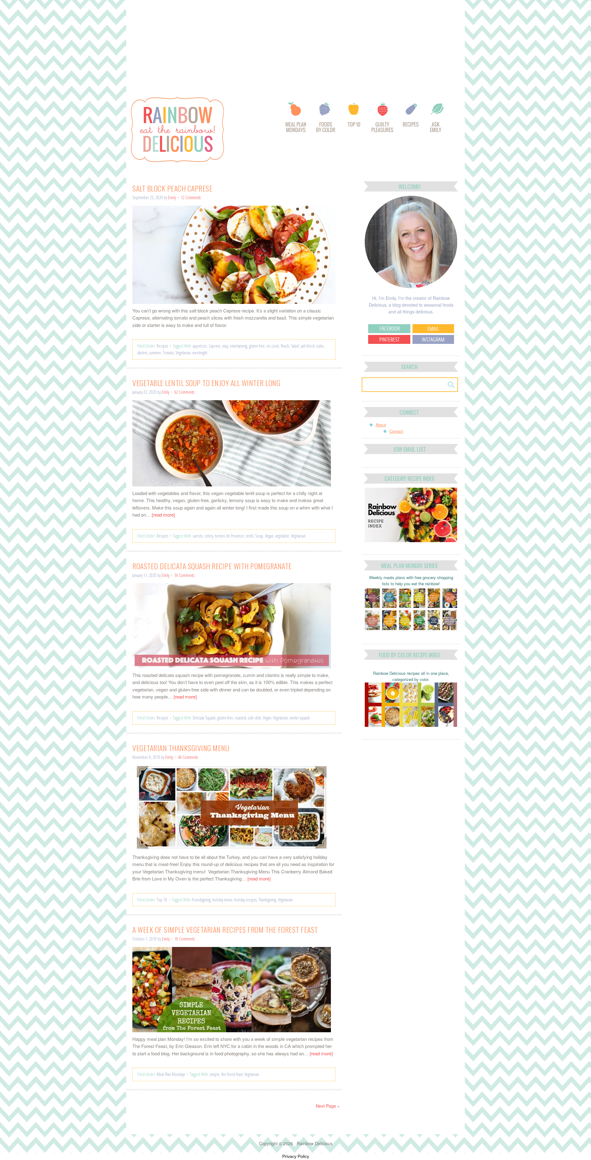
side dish (254, 718)
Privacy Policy (295, 1156)
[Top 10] (354, 120)
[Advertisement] (295, 45)
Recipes (162, 346)
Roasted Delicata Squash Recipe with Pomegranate (212, 565)
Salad (295, 346)
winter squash (300, 718)
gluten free (257, 346)
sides (320, 346)
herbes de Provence (229, 536)
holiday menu (222, 900)
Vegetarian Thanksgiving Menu (180, 747)
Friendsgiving (201, 900)
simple (214, 1074)
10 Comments (185, 939)
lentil (249, 536)
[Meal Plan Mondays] (295, 120)
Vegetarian (183, 353)
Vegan (269, 536)
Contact (396, 431)
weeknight (199, 353)
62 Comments (184, 392)
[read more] (163, 514)
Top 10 (162, 900)
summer (155, 353)
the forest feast (232, 1074)
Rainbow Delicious (194, 129)
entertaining (238, 346)
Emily (172, 197)
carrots (198, 536)
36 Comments (184, 575)
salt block (308, 346)
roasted (240, 718)
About (381, 425)
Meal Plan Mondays (171, 1074)
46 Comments (188, 757)
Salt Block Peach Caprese (172, 188)
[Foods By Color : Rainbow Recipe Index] (326, 120)
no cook (273, 346)
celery (208, 536)
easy (225, 346)
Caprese (214, 346)
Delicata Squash (204, 718)
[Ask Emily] (436, 120)
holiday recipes (245, 900)
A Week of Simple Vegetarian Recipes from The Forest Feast (225, 929)
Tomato (168, 353)
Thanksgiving (267, 900)
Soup (259, 536)
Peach (285, 346)
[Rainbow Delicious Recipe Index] (411, 120)
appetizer (200, 346)
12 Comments (191, 197)
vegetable (282, 536)
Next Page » (328, 1106)
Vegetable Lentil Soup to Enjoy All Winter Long (206, 382)
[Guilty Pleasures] (382, 120)
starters (142, 353)
